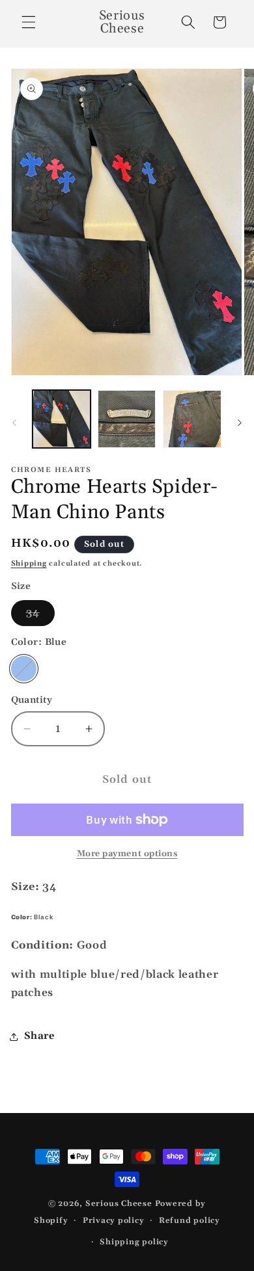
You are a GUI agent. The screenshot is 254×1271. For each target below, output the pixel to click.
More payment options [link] (127, 853)
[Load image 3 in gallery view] (192, 419)
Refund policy (189, 1220)
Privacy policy (114, 1220)
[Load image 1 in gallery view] (62, 419)
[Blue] (24, 669)
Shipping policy (134, 1242)
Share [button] (39, 1036)
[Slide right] (239, 422)
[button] (28, 22)
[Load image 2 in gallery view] (127, 419)
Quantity (32, 700)
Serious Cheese (118, 1204)
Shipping (29, 563)
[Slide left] (14, 422)
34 (40, 615)
